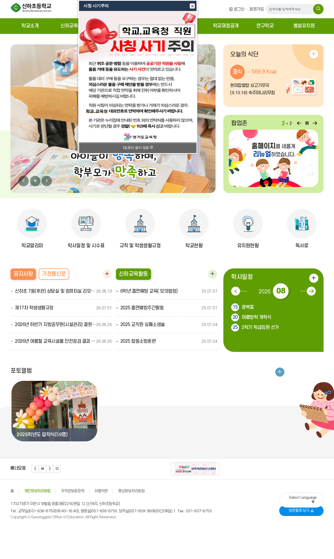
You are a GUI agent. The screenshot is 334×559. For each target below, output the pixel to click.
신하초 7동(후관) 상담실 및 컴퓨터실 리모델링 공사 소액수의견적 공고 (55, 291)
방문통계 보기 (299, 510)
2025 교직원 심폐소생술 (142, 324)
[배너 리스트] (57, 468)
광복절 (243, 307)
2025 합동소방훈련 (138, 341)
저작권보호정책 (72, 491)
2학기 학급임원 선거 (256, 327)
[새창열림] (318, 9)
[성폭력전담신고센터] (195, 468)
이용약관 (101, 491)
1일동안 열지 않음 (136, 147)
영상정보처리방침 (131, 491)
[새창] (273, 158)
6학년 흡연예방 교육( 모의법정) (149, 291)
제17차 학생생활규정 (34, 307)
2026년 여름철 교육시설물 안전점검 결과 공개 (55, 341)
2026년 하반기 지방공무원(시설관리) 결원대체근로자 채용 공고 (55, 324)
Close (192, 6)
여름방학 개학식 (252, 317)
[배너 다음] (49, 468)
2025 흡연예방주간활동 (142, 307)
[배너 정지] (42, 468)
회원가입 (256, 9)
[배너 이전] (35, 468)
